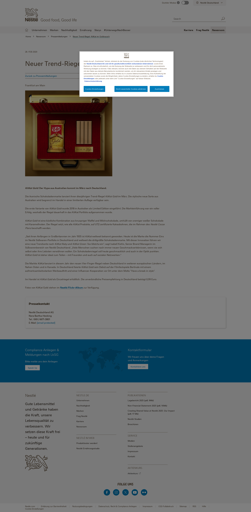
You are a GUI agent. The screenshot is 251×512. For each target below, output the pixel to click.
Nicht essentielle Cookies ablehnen (131, 89)
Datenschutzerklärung (93, 81)
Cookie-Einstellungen (94, 89)
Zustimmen (159, 89)
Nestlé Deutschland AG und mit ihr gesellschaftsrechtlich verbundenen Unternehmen (120, 64)
